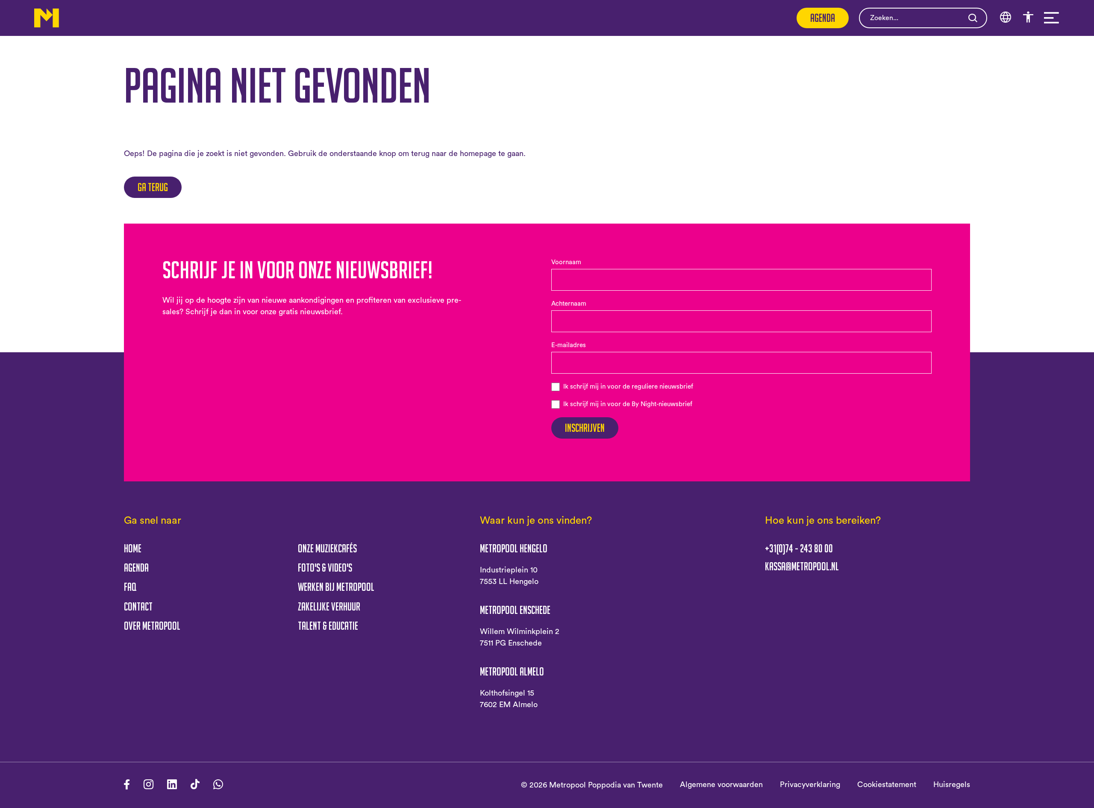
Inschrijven (585, 428)
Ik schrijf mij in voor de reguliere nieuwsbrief (628, 386)
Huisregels (951, 784)
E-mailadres (568, 345)
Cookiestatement (886, 784)
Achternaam (568, 304)
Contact (138, 606)
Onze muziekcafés (327, 548)
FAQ (130, 587)
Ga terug (153, 187)
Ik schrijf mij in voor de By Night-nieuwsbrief (627, 404)
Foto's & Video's (325, 567)
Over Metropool (152, 625)
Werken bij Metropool (336, 587)
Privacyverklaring (810, 784)
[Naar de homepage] (46, 18)
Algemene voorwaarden (721, 784)
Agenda (822, 18)
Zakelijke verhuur (329, 606)
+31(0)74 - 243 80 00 (799, 548)
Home (132, 548)
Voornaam (566, 262)
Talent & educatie (328, 625)
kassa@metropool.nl (802, 566)
